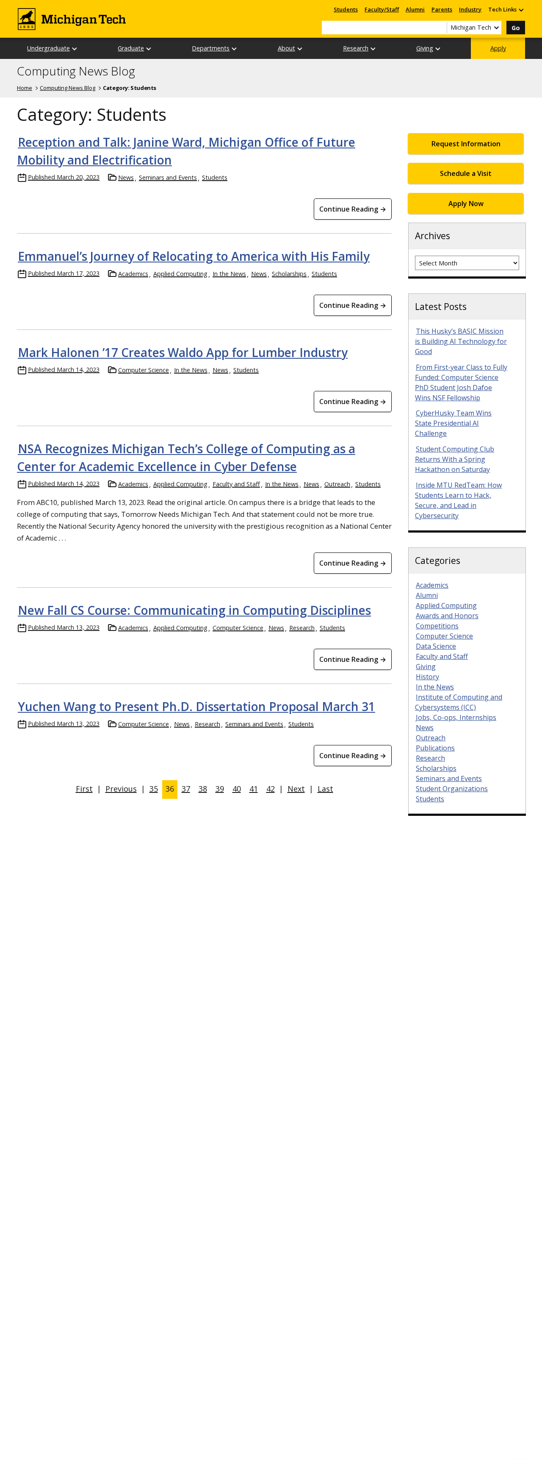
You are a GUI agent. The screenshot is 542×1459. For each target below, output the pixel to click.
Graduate (131, 48)
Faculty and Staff (236, 484)
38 (203, 789)
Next (296, 789)
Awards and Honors (447, 615)
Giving (424, 48)
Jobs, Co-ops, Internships (456, 717)
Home (24, 88)
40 (236, 789)
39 (220, 789)
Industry (470, 9)
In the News (229, 274)
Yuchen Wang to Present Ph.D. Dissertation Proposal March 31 (196, 706)
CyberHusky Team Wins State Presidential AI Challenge (453, 423)
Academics (133, 274)
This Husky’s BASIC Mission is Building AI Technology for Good (461, 341)
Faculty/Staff (382, 9)
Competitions (437, 625)
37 (186, 789)
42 (270, 789)
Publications (435, 748)
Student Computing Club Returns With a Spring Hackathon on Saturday (454, 459)
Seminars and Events (168, 177)
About (286, 48)
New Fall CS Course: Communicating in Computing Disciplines (194, 610)
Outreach (337, 484)
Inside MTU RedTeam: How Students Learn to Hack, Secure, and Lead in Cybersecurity (458, 500)
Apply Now (466, 203)
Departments (211, 48)
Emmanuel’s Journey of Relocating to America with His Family (194, 256)
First (84, 789)
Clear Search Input (440, 27)
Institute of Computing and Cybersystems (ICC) (458, 702)
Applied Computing (180, 274)
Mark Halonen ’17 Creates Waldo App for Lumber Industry (183, 352)
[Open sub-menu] (521, 9)
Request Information (466, 143)
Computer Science (143, 370)
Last (325, 789)
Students (346, 9)
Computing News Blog (76, 71)
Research (355, 48)
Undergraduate (48, 48)
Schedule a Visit (466, 173)
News (126, 177)
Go (516, 28)
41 (253, 789)
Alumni (415, 9)
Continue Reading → (352, 209)
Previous (121, 789)
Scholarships (289, 274)
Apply (498, 48)
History (427, 676)
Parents (441, 9)
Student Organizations (452, 788)
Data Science (436, 646)
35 (153, 789)
